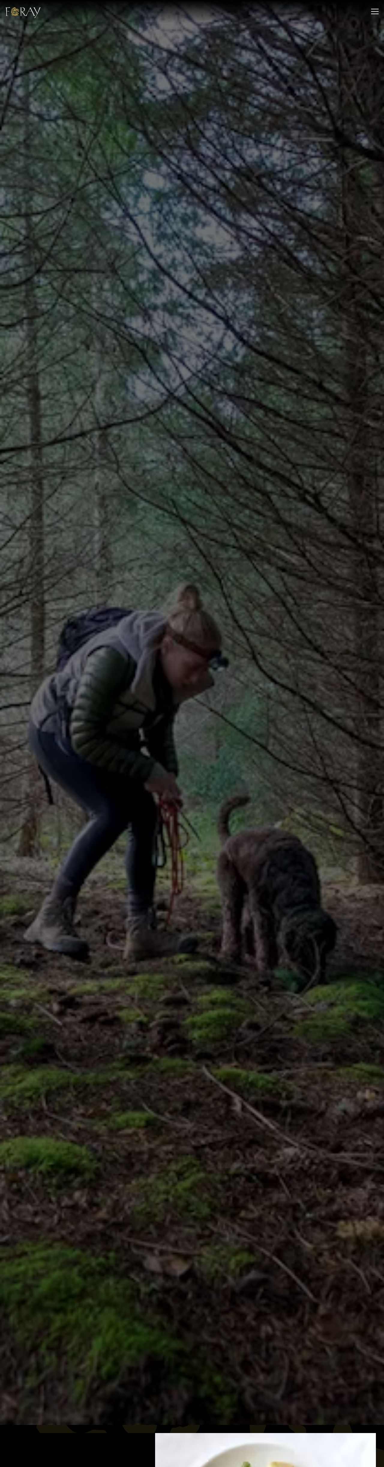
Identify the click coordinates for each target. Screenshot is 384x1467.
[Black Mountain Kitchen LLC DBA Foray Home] (26, 11)
